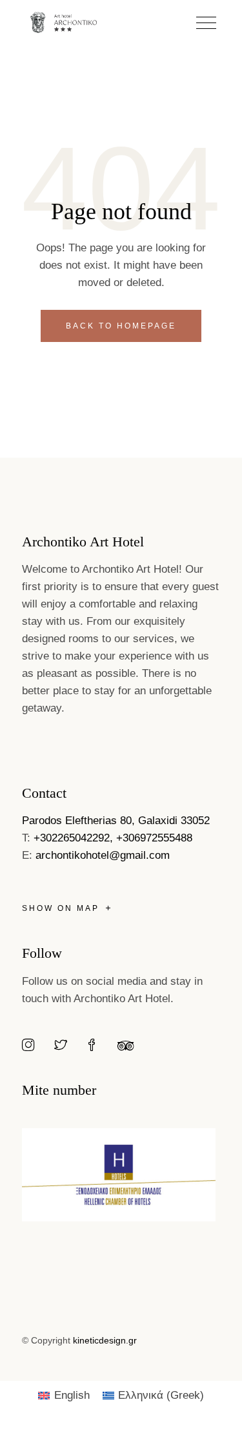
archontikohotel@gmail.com (102, 855)
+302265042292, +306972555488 (113, 838)
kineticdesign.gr (105, 1340)
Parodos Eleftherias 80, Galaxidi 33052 (116, 820)
